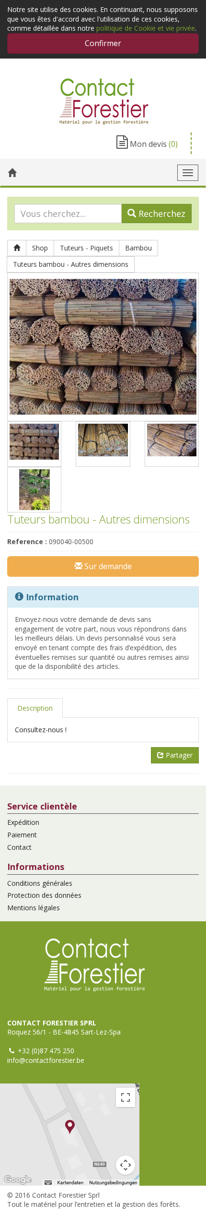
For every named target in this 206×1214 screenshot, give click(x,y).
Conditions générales (39, 883)
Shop (40, 247)
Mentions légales (33, 907)
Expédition (23, 822)
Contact (19, 847)
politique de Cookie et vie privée (145, 28)
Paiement (22, 834)
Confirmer (103, 43)
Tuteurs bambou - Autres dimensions (70, 264)
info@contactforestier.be (45, 1060)
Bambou (138, 247)
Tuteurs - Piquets (86, 247)
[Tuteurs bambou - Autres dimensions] (103, 347)
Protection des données (44, 895)
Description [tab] (35, 708)
